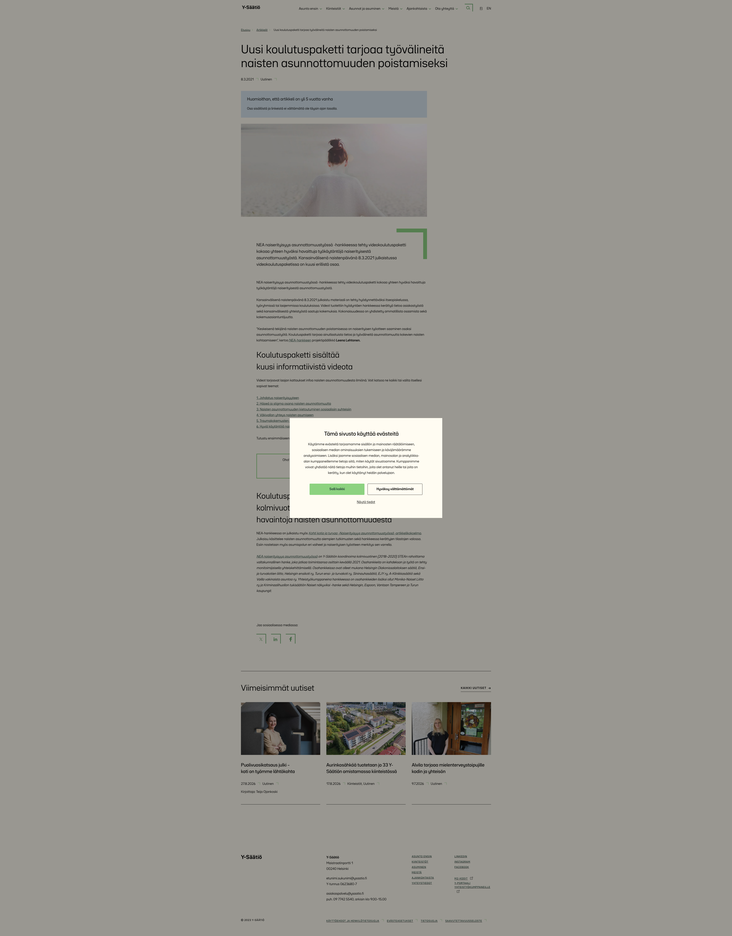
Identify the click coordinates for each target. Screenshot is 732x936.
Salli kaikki (337, 489)
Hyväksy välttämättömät (395, 489)
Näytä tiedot (366, 502)
